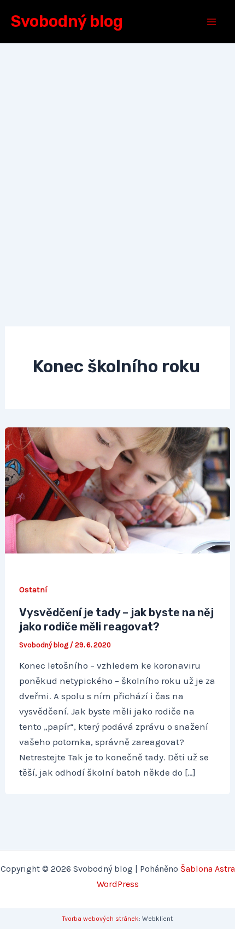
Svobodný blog (67, 21)
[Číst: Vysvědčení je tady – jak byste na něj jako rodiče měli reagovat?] (117, 489)
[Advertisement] (117, 166)
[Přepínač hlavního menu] (212, 21)
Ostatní (33, 589)
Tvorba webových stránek (100, 918)
